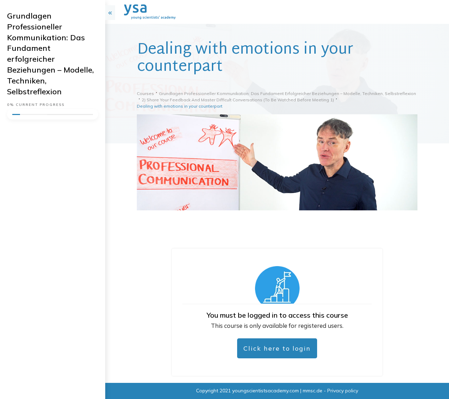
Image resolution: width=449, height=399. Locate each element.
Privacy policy (342, 390)
